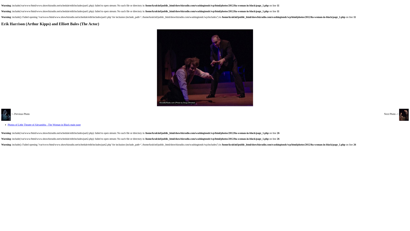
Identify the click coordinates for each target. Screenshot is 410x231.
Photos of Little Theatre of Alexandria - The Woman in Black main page (44, 124)
